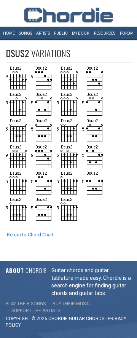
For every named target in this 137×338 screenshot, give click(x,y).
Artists (43, 33)
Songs (25, 33)
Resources (104, 33)
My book (80, 33)
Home (9, 33)
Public (61, 33)
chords (95, 318)
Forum (127, 33)
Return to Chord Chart (30, 235)
